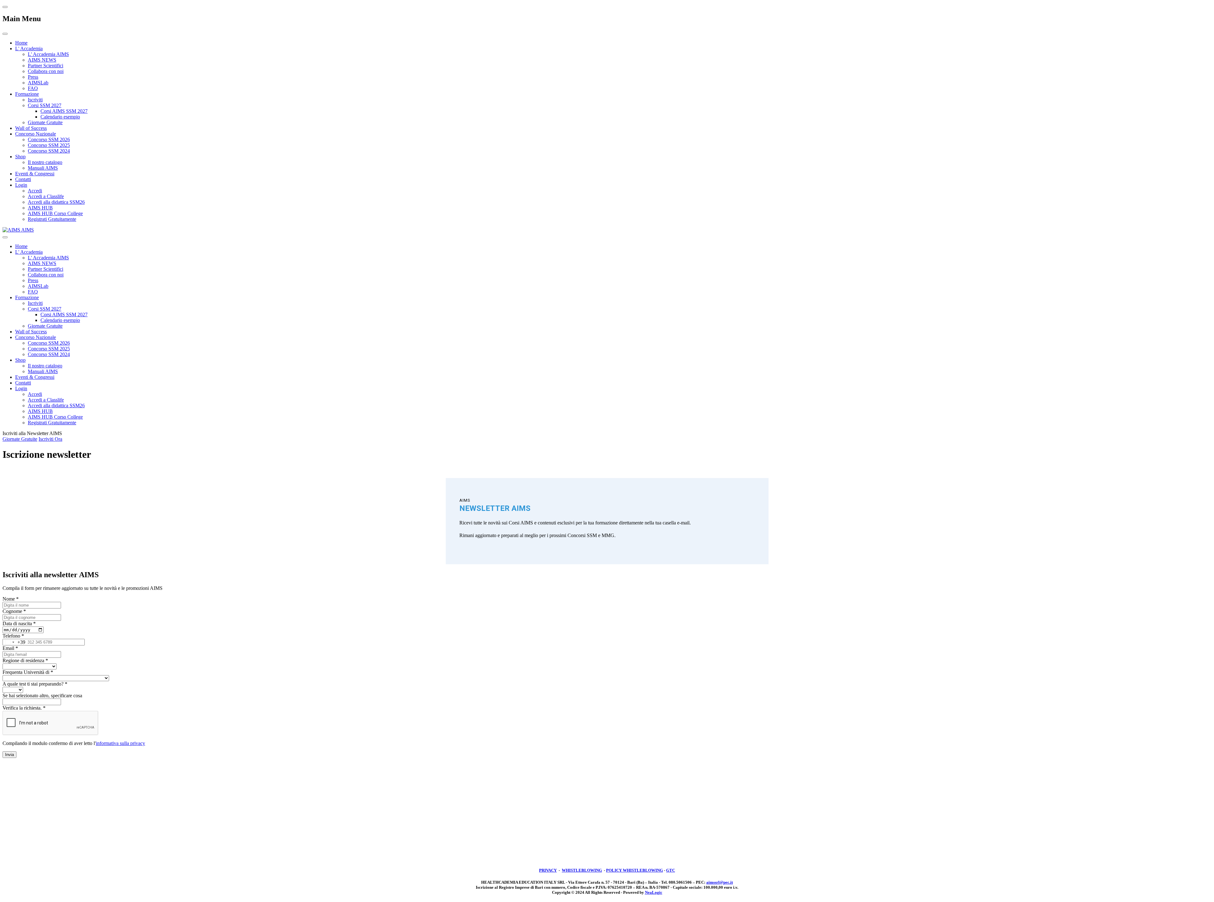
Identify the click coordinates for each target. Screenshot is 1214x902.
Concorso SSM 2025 (49, 145)
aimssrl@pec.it (719, 882)
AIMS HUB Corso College (55, 213)
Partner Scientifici (45, 65)
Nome (11, 599)
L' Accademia (29, 48)
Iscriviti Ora (50, 439)
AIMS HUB (40, 207)
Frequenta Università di (28, 672)
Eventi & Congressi (34, 173)
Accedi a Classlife (46, 196)
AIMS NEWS (42, 60)
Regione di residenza (25, 660)
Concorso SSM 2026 (49, 139)
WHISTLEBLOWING (582, 870)
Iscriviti (35, 99)
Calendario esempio (60, 116)
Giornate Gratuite (45, 122)
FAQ (33, 88)
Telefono (13, 636)
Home (21, 42)
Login (21, 185)
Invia (9, 754)
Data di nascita (19, 623)
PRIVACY (548, 870)
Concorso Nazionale (35, 133)
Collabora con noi (46, 71)
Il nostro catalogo (45, 162)
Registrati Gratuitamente (52, 219)
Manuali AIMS (43, 168)
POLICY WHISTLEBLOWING (634, 870)
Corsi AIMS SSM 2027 (64, 111)
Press (33, 77)
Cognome (14, 611)
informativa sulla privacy (120, 743)
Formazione (27, 94)
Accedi (35, 190)
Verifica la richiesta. (24, 708)
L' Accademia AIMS (48, 54)
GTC (670, 870)
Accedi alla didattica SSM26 (56, 202)
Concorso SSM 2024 (49, 151)
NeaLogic (653, 892)
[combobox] (14, 642)
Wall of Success (31, 128)
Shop (20, 156)
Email (10, 648)
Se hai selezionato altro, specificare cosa (42, 695)
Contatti (23, 179)
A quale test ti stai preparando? (35, 684)
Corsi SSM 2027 (44, 105)
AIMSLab (38, 82)
